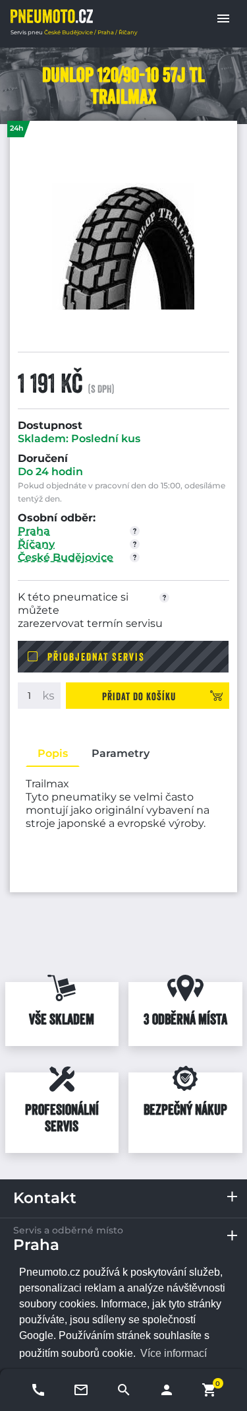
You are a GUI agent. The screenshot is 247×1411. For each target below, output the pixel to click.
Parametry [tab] (121, 753)
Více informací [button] (173, 1353)
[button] (223, 18)
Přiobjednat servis (96, 656)
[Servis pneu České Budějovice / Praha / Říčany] (52, 16)
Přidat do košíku (139, 696)
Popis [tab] (53, 753)
